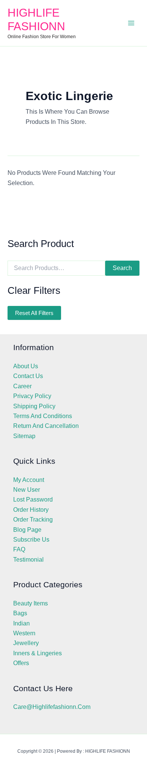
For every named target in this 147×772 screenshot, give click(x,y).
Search (122, 268)
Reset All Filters (34, 313)
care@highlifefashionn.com (51, 707)
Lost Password (33, 499)
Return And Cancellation (46, 426)
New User (26, 489)
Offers (21, 663)
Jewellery (26, 643)
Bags (20, 613)
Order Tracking (33, 519)
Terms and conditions (42, 416)
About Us (25, 366)
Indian (21, 623)
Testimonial (28, 559)
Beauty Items (30, 603)
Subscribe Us (31, 539)
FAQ (19, 549)
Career (22, 386)
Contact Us (28, 376)
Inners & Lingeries (37, 653)
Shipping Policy (34, 406)
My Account (28, 480)
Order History (31, 509)
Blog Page (27, 530)
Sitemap (24, 436)
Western (24, 633)
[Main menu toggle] (131, 23)
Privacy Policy (32, 396)
